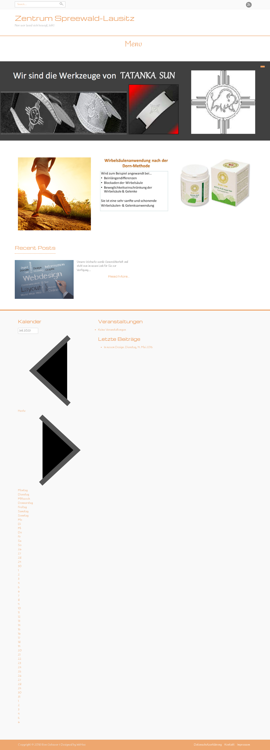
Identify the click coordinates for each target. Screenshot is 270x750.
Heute (22, 411)
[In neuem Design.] (44, 279)
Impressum (243, 745)
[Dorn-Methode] (135, 185)
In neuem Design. (114, 347)
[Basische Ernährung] (215, 183)
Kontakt (229, 745)
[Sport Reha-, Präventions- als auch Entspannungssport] (54, 194)
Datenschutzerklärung (208, 745)
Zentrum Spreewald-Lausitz (75, 18)
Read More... (119, 276)
